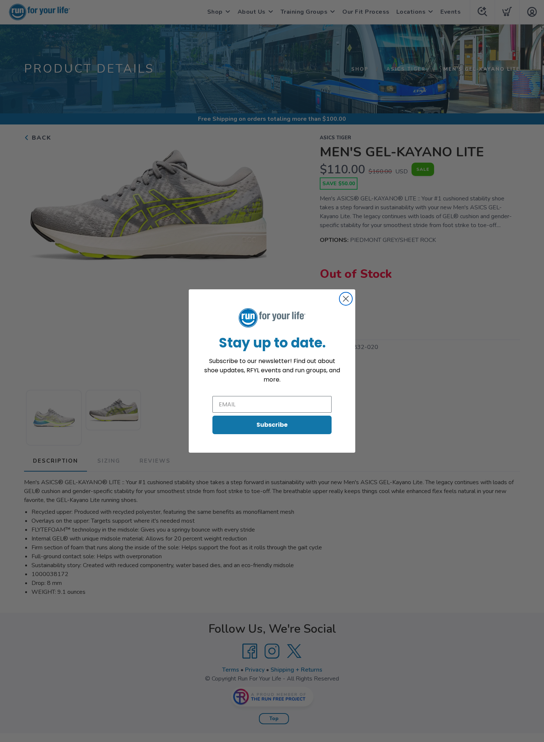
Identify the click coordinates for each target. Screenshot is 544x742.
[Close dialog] (345, 298)
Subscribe (272, 424)
